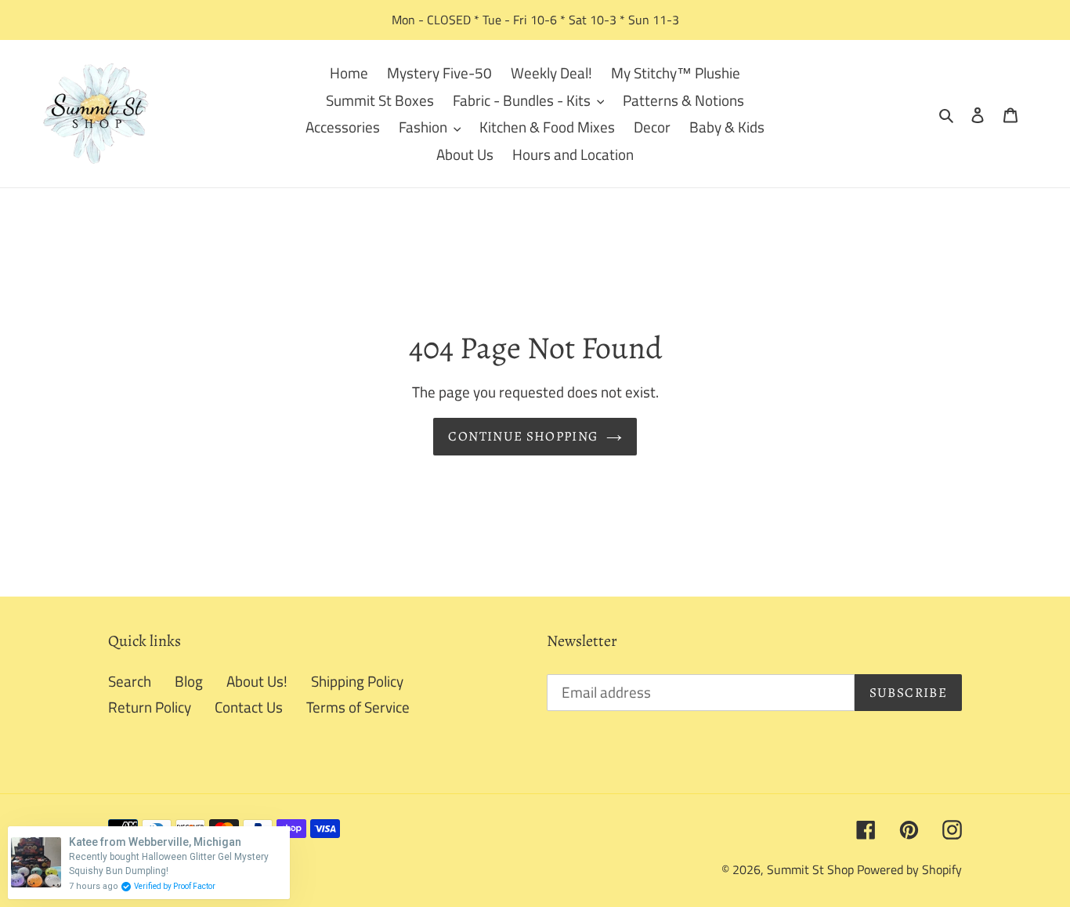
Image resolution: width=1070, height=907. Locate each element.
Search (129, 680)
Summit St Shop (810, 869)
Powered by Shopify (909, 869)
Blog (189, 680)
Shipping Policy (357, 680)
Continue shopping (523, 436)
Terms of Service (358, 706)
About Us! (256, 680)
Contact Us (249, 706)
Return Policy (149, 706)
